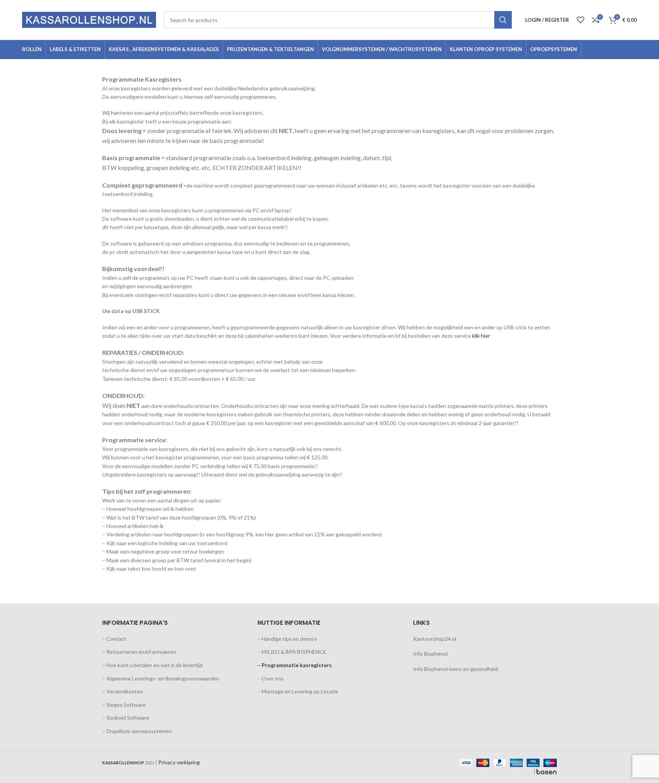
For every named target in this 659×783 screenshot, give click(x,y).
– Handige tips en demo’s (287, 638)
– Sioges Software (124, 704)
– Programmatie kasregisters (294, 665)
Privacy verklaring (179, 762)
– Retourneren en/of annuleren (139, 651)
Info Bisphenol (430, 653)
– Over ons (270, 678)
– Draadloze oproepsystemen (137, 731)
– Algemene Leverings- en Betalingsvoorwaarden (160, 678)
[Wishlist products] (580, 19)
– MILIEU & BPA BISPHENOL (292, 651)
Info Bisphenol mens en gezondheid (455, 669)
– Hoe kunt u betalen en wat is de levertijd (152, 665)
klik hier (481, 335)
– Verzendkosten (122, 691)
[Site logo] (89, 19)
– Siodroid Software (125, 717)
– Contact (114, 638)
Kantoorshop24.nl (434, 638)
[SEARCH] (503, 20)
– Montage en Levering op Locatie (297, 691)
